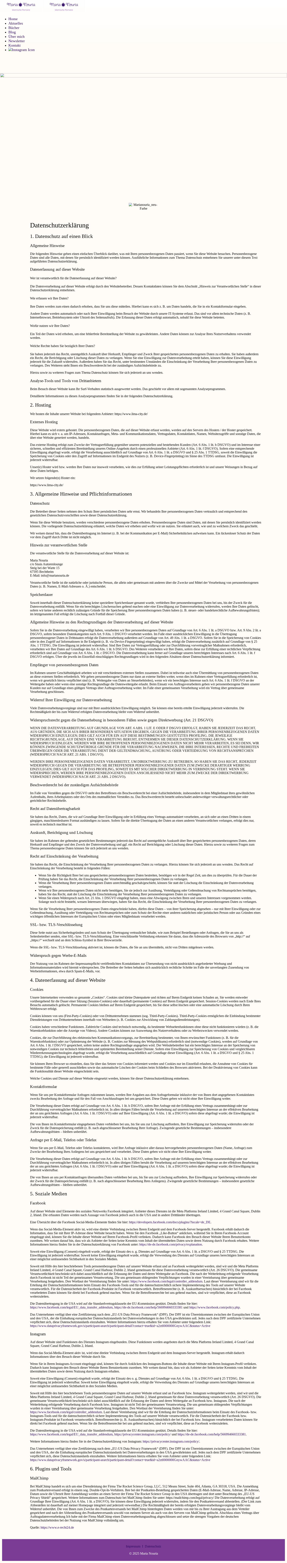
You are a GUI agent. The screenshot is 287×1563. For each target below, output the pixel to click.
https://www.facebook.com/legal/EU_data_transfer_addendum (71, 1307)
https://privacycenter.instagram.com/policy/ (142, 1434)
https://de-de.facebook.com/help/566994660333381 (148, 1307)
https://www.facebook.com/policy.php (214, 1307)
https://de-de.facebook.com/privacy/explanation (170, 1244)
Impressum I (135, 1546)
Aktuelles (15, 23)
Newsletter (16, 41)
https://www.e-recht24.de (57, 1527)
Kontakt (14, 45)
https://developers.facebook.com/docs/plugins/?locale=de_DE (170, 1222)
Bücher (13, 28)
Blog (12, 32)
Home (13, 19)
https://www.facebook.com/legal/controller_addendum (166, 1281)
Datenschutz (153, 1546)
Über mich (16, 36)
